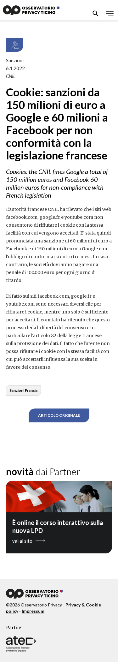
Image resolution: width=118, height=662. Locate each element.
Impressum (33, 611)
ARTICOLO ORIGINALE (59, 415)
